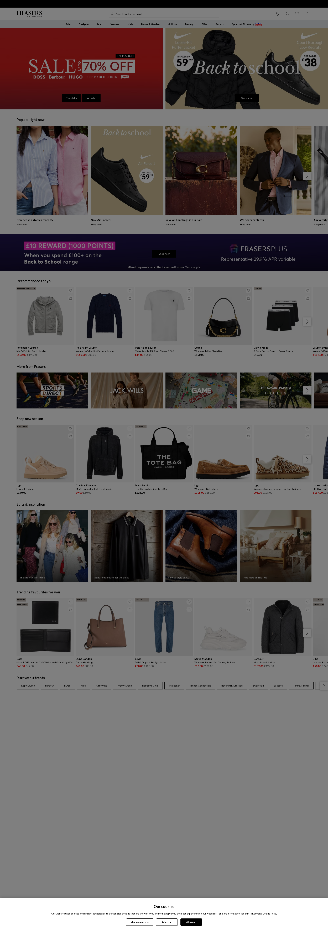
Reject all (167, 922)
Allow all (191, 922)
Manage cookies (140, 922)
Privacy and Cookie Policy (263, 913)
